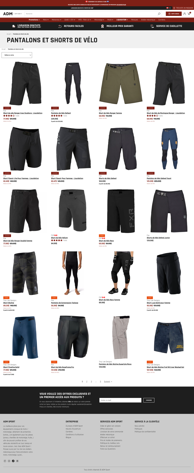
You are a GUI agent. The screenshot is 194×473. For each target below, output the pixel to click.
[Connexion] (184, 13)
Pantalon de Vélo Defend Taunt (159, 178)
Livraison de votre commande (111, 431)
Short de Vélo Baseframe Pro (62, 367)
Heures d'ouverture (73, 429)
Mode (109, 20)
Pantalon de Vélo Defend (61, 113)
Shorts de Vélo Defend (107, 178)
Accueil (9, 34)
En (170, 8)
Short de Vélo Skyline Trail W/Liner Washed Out (165, 367)
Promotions (33, 20)
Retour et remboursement (110, 446)
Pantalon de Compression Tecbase (64, 303)
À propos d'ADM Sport (74, 426)
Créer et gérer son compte (110, 426)
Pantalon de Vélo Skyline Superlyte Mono (115, 364)
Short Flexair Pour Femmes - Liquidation (67, 178)
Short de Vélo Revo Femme (109, 300)
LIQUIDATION (121, 20)
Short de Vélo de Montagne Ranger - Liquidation (166, 113)
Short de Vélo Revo (106, 241)
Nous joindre (139, 426)
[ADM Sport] (12, 13)
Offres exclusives (106, 429)
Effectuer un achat (107, 437)
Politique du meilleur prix (110, 443)
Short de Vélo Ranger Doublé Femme (17, 241)
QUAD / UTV (68, 20)
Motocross (56, 20)
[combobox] (93, 13)
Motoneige (98, 20)
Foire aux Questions (107, 449)
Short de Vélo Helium (59, 238)
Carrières (69, 431)
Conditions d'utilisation (75, 434)
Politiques (138, 429)
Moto (45, 20)
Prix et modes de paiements (111, 440)
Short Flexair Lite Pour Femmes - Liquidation (21, 178)
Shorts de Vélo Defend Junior (158, 238)
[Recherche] (159, 13)
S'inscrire (149, 400)
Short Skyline (8, 303)
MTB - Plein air (83, 20)
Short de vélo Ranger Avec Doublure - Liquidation (22, 113)
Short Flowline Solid (11, 367)
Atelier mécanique (107, 434)
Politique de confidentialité (145, 431)
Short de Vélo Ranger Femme (110, 113)
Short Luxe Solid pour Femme (158, 303)
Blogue (68, 437)
